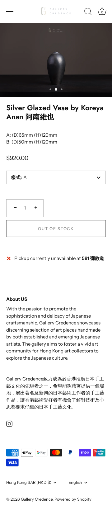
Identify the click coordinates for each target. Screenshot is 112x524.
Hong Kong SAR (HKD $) (28, 482)
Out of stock (56, 228)
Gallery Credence (37, 499)
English (75, 482)
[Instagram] (9, 423)
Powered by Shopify (72, 499)
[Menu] (10, 11)
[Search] (88, 12)
